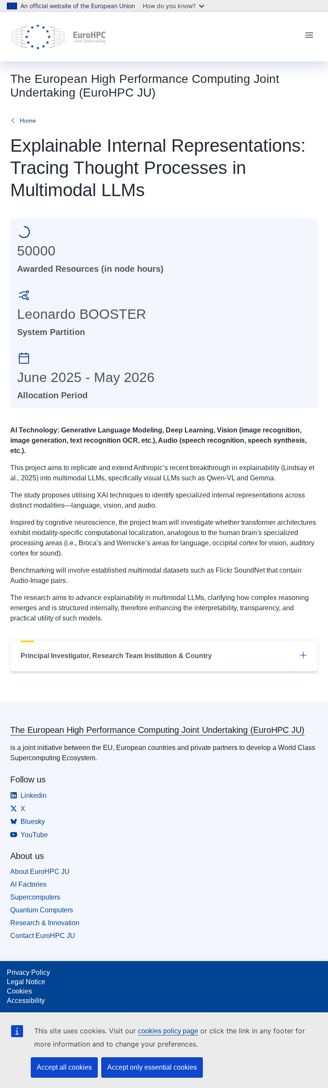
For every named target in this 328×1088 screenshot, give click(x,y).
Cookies (19, 991)
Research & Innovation (44, 922)
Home (28, 120)
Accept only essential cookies (152, 1067)
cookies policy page (168, 1031)
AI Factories (28, 884)
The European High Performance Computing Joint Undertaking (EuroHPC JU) (157, 730)
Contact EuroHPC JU (42, 935)
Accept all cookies (64, 1067)
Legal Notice (26, 981)
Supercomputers (35, 897)
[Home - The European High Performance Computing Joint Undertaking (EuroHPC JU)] (58, 36)
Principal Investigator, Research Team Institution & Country (116, 655)
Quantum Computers (41, 910)
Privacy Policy (28, 972)
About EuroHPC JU (40, 871)
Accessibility (26, 1000)
